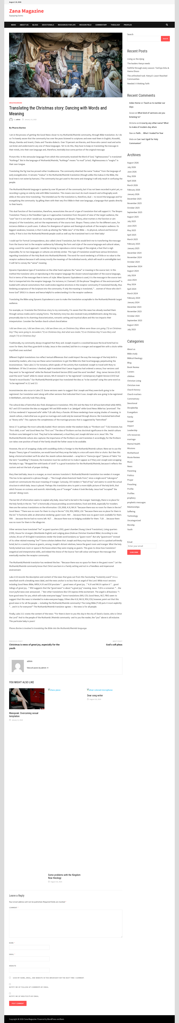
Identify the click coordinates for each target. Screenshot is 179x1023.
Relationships (133, 506)
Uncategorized (15, 103)
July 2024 (131, 275)
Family (130, 416)
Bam (62, 1019)
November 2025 (134, 203)
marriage (131, 439)
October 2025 (133, 207)
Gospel (130, 421)
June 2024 (132, 279)
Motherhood (133, 452)
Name (12, 943)
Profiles (128, 25)
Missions (131, 448)
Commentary (101, 25)
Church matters (134, 394)
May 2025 (131, 230)
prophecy (131, 497)
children (130, 376)
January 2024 (133, 302)
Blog (129, 362)
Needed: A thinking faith (138, 83)
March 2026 (132, 185)
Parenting (131, 470)
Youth (129, 529)
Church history (133, 389)
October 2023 (133, 315)
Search (130, 34)
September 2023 (134, 320)
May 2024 (131, 284)
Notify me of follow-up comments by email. (29, 987)
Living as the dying (135, 58)
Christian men (133, 385)
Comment (14, 907)
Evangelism (132, 412)
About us (24, 25)
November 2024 (134, 257)
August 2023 (133, 325)
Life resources (133, 434)
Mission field (85, 25)
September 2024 (134, 266)
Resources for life (66, 25)
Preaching (131, 484)
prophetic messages (136, 502)
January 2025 (133, 248)
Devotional (132, 403)
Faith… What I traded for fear (149, 133)
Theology (115, 25)
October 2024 (133, 261)
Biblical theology (134, 358)
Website (12, 966)
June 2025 (132, 225)
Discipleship (132, 407)
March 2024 (132, 293)
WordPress (51, 1019)
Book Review (133, 367)
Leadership (132, 430)
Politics (130, 475)
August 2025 (133, 216)
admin (18, 119)
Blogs (35, 25)
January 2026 (133, 194)
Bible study (132, 353)
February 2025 (133, 243)
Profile (130, 488)
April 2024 (131, 288)
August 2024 (133, 270)
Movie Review (133, 457)
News (13, 25)
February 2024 (133, 297)
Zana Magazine (26, 10)
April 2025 (131, 234)
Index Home (134, 102)
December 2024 (134, 252)
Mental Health (133, 443)
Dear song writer (95, 695)
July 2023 (131, 329)
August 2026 (133, 162)
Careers (130, 371)
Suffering (131, 511)
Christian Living (134, 380)
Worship (131, 524)
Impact (130, 425)
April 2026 (131, 180)
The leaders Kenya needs (138, 63)
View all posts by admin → (37, 667)
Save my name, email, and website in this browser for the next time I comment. (48, 978)
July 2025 (131, 221)
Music (129, 461)
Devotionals (48, 25)
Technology (132, 515)
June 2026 (132, 171)
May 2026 (131, 176)
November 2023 (134, 311)
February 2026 (133, 189)
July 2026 (131, 167)
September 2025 (134, 212)
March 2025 (132, 239)
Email (12, 954)
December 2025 (134, 198)
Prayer (130, 479)
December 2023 (134, 306)
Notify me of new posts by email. (24, 996)
